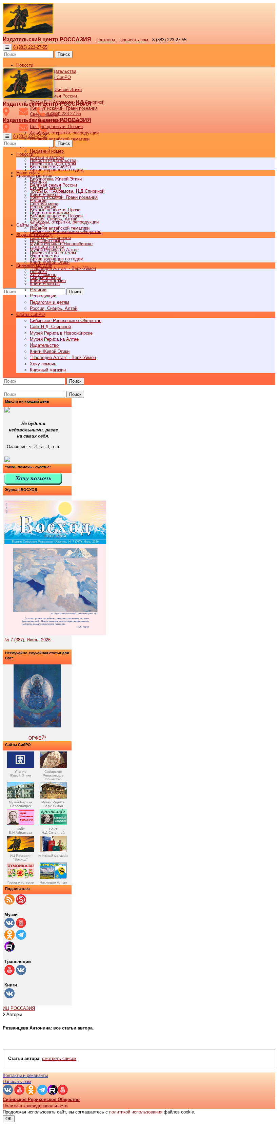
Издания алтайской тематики (60, 139)
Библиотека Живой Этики (56, 89)
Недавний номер (47, 151)
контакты (106, 39)
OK (8, 1118)
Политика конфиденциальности (35, 1105)
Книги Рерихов (45, 283)
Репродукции (43, 295)
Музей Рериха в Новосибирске (61, 333)
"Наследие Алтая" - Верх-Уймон (63, 268)
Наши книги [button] (28, 172)
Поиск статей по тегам (53, 252)
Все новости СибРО (50, 166)
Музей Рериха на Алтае (54, 339)
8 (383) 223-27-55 (30, 47)
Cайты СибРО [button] (30, 314)
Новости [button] (24, 65)
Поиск (64, 54)
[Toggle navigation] (7, 47)
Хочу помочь (43, 363)
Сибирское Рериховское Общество (65, 320)
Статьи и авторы (47, 246)
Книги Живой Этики (50, 351)
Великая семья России (53, 185)
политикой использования (135, 1112)
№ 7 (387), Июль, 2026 (27, 639)
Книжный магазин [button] (34, 265)
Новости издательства (53, 160)
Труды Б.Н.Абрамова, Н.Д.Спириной (67, 191)
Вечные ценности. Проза (55, 209)
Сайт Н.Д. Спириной (50, 326)
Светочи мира (44, 203)
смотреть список (59, 1058)
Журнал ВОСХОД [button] (34, 234)
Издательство (44, 345)
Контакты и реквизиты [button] (25, 1075)
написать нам (134, 39)
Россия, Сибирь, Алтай (53, 308)
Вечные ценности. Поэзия (56, 126)
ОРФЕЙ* (37, 738)
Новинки (38, 271)
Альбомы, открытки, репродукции (64, 132)
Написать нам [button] (17, 1081)
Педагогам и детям (49, 302)
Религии (38, 289)
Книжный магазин (48, 370)
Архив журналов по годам (56, 258)
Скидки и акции (45, 277)
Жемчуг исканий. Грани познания (64, 197)
